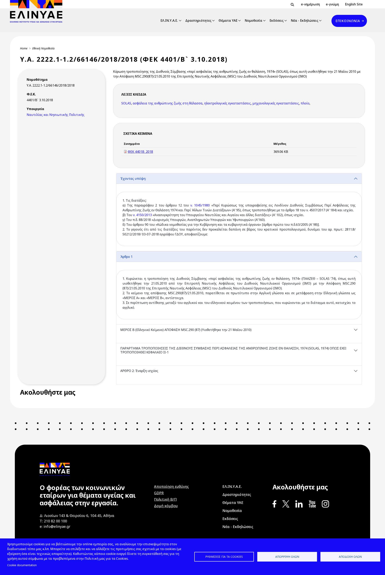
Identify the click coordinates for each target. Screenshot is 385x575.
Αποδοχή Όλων (350, 557)
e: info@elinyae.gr (55, 526)
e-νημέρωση (310, 4)
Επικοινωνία (347, 21)
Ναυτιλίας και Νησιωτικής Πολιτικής (55, 114)
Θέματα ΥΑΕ (228, 20)
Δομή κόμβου (166, 505)
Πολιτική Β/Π (165, 499)
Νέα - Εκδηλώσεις (304, 20)
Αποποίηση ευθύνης (171, 486)
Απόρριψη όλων (287, 557)
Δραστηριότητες (198, 20)
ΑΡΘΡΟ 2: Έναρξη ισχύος (139, 371)
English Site (354, 4)
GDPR (159, 492)
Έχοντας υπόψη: (133, 178)
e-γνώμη (332, 4)
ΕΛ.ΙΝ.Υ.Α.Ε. (169, 20)
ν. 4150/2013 (142, 215)
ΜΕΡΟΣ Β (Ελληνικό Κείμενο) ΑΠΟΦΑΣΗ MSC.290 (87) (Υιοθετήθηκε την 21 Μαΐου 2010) (185, 330)
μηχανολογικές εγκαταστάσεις (275, 103)
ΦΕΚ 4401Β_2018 (140, 151)
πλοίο (305, 103)
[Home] (38, 11)
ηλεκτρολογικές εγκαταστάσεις (227, 103)
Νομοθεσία (253, 20)
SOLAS (126, 103)
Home (23, 48)
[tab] (239, 212)
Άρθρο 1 (126, 256)
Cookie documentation (22, 565)
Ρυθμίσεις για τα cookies (224, 557)
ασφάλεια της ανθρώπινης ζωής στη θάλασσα (168, 103)
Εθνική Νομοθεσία (43, 48)
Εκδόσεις (277, 20)
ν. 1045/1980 (199, 205)
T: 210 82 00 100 (53, 521)
